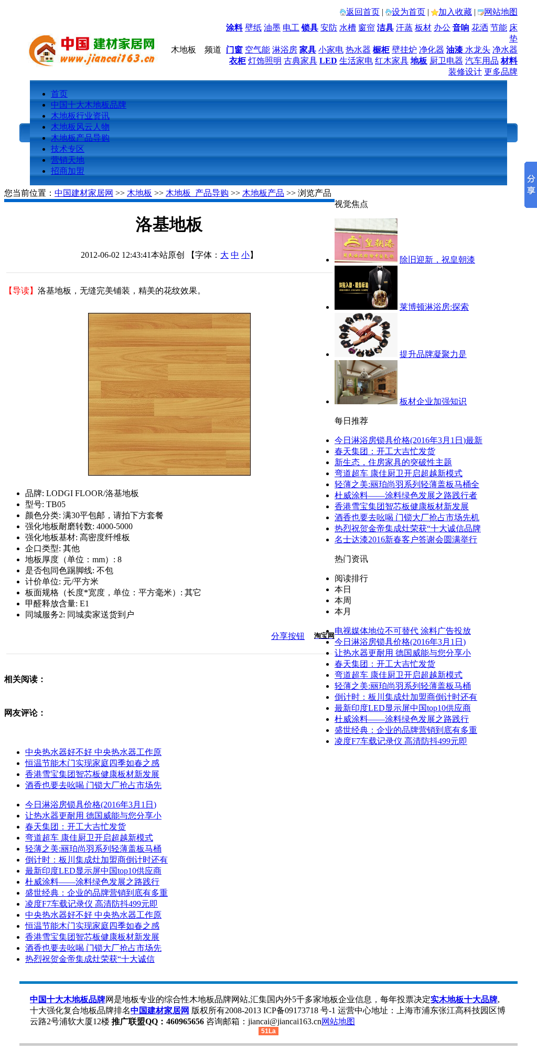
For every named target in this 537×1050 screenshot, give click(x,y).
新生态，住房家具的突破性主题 (393, 462)
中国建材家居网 (84, 192)
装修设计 (465, 71)
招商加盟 (67, 170)
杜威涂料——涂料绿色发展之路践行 (402, 719)
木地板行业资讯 (80, 115)
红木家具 (392, 60)
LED (328, 60)
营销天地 (67, 159)
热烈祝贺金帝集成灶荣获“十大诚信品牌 (408, 528)
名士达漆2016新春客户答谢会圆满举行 (406, 539)
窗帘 (366, 27)
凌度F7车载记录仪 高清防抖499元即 (401, 741)
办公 (442, 27)
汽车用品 (482, 60)
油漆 (454, 49)
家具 (307, 49)
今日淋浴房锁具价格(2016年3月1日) (400, 641)
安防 (328, 27)
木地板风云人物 (80, 126)
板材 (423, 27)
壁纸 (253, 27)
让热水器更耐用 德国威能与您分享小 (403, 652)
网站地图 (501, 11)
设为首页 (408, 11)
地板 (419, 60)
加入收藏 (455, 11)
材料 (509, 60)
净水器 (505, 49)
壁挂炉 (404, 49)
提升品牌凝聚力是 (433, 354)
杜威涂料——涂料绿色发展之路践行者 (406, 495)
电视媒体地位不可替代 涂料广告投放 (403, 630)
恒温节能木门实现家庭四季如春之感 (92, 763)
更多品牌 (501, 71)
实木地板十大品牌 (464, 999)
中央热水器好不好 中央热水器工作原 (93, 752)
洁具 (385, 27)
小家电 (330, 49)
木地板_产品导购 (197, 192)
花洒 (479, 27)
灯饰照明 (265, 60)
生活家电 (356, 60)
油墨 (272, 27)
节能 (498, 27)
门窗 (234, 49)
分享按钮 (288, 636)
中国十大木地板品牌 (88, 104)
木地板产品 (263, 192)
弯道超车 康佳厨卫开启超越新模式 (399, 473)
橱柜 (381, 49)
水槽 (347, 27)
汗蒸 (404, 27)
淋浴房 (284, 49)
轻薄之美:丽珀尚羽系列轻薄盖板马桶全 (407, 484)
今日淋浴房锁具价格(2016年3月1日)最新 (408, 440)
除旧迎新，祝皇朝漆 (437, 259)
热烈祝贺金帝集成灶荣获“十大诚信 (90, 958)
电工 (291, 27)
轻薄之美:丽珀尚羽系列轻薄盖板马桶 (403, 685)
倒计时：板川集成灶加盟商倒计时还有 (406, 696)
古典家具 (300, 60)
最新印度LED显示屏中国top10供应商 (403, 708)
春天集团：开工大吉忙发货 (385, 451)
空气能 (257, 49)
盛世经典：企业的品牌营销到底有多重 (406, 730)
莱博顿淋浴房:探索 (434, 306)
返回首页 (363, 11)
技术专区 (67, 148)
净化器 (431, 49)
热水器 (358, 49)
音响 (461, 27)
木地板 (139, 192)
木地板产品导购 (80, 137)
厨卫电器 (446, 60)
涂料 (234, 27)
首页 (59, 93)
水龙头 (477, 49)
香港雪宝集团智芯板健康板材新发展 (402, 506)
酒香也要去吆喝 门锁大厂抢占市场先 (93, 785)
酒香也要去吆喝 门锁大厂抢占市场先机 (407, 517)
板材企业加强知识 (433, 401)
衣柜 (237, 60)
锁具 (310, 27)
